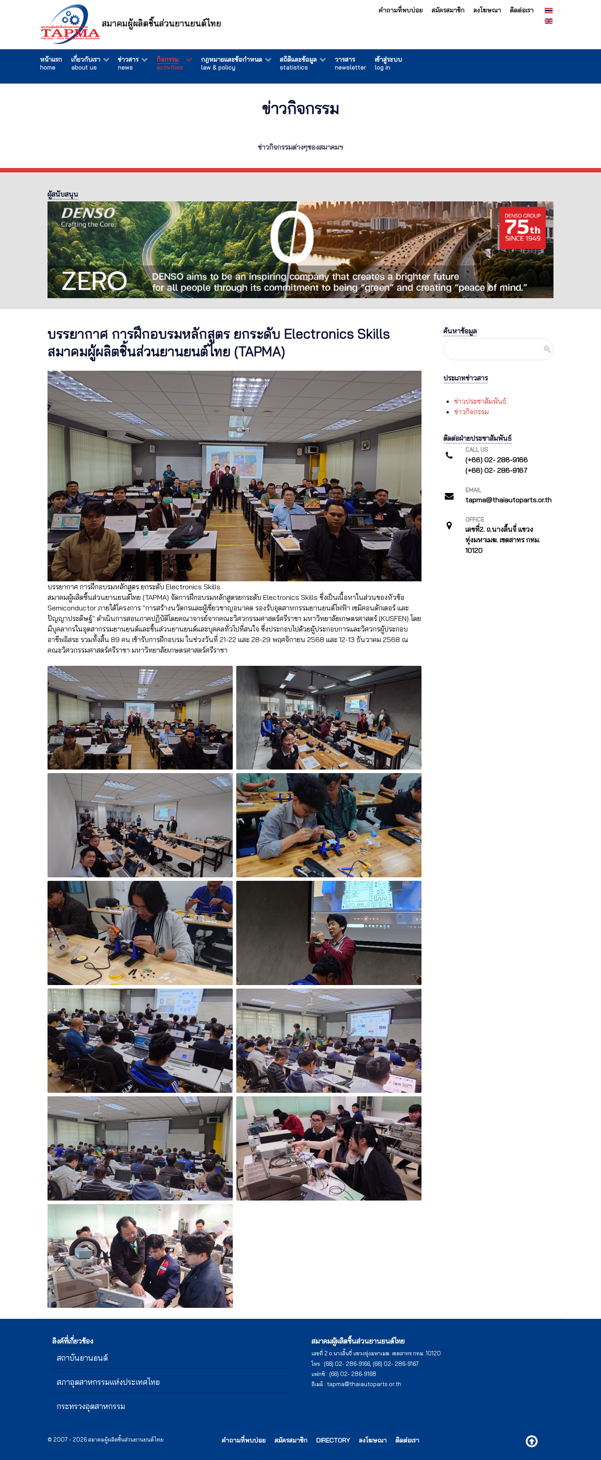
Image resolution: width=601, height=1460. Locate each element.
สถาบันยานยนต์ (82, 1357)
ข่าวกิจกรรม (471, 411)
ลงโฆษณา (487, 10)
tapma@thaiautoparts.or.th (364, 1383)
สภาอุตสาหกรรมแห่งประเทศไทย (108, 1382)
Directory (333, 1440)
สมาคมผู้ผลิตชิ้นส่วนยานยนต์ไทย (160, 23)
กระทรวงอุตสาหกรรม (91, 1406)
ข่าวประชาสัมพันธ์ (480, 401)
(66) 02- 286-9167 (396, 1363)
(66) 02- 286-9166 (347, 1363)
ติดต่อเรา (522, 10)
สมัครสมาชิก (448, 10)
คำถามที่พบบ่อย (401, 10)
